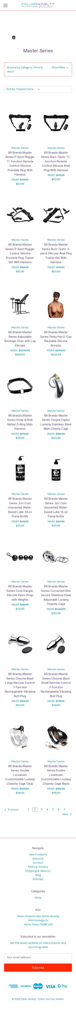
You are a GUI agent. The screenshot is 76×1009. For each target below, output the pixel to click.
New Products (38, 854)
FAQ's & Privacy (38, 866)
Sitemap (38, 879)
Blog (38, 875)
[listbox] (29, 89)
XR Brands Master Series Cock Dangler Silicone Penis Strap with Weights (20, 593)
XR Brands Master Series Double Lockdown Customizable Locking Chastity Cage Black (56, 774)
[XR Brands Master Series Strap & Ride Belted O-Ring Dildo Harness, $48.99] (20, 385)
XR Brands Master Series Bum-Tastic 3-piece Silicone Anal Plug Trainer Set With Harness (56, 253)
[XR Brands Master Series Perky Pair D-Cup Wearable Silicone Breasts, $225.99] (56, 302)
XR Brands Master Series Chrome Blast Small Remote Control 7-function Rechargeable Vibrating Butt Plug (56, 685)
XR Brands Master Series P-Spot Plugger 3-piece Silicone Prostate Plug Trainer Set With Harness (19, 253)
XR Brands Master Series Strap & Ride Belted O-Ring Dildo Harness (20, 422)
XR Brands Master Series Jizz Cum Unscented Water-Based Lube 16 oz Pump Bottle (56, 507)
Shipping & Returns (38, 871)
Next (65, 814)
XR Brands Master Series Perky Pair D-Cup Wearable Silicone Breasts (56, 338)
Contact (38, 862)
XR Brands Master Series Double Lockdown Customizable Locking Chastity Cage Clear (20, 774)
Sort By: (10, 89)
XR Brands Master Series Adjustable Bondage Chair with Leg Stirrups (20, 338)
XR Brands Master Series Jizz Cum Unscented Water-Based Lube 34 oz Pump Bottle (20, 507)
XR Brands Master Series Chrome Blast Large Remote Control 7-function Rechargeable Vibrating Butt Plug (20, 685)
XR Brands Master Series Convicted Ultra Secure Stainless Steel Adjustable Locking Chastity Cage (56, 595)
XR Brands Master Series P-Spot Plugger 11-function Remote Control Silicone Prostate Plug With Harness (19, 163)
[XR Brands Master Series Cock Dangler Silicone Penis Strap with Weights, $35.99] (20, 556)
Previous (13, 809)
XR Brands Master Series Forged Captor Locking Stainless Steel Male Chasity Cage (56, 422)
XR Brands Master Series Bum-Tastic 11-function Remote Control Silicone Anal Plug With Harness (56, 161)
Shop (38, 897)
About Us (38, 858)
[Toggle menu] (5, 5)
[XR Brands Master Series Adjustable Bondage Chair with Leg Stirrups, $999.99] (20, 302)
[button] (38, 69)
